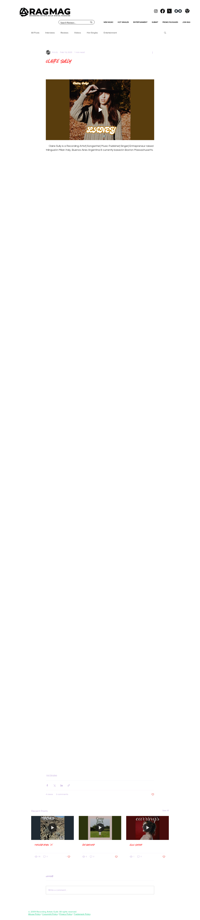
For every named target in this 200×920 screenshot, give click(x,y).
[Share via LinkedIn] (61, 785)
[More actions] (152, 52)
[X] (169, 11)
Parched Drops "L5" (44, 844)
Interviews (50, 32)
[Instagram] (156, 11)
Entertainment (110, 32)
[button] (165, 32)
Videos (77, 32)
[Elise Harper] (147, 828)
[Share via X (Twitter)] (54, 785)
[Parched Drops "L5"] (52, 828)
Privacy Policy (65, 914)
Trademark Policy (82, 914)
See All (165, 811)
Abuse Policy (34, 914)
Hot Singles (92, 32)
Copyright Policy (50, 914)
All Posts (35, 32)
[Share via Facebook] (47, 785)
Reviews (64, 32)
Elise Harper (136, 844)
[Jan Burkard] (100, 828)
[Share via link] (68, 785)
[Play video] (100, 109)
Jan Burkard (88, 844)
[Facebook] (162, 11)
